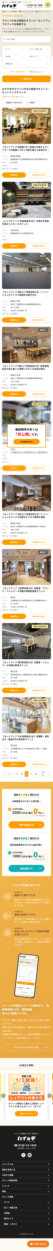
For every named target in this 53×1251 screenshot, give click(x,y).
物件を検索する (26, 824)
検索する (28, 78)
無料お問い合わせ (39, 175)
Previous (3, 1096)
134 (43, 774)
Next (50, 1096)
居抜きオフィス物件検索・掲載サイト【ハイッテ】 (18, 11)
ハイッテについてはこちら (26, 1047)
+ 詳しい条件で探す (17, 71)
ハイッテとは (7, 1164)
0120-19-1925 (35, 5)
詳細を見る (14, 175)
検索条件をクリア (36, 71)
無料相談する (26, 868)
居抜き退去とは (8, 1169)
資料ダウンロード (26, 1113)
